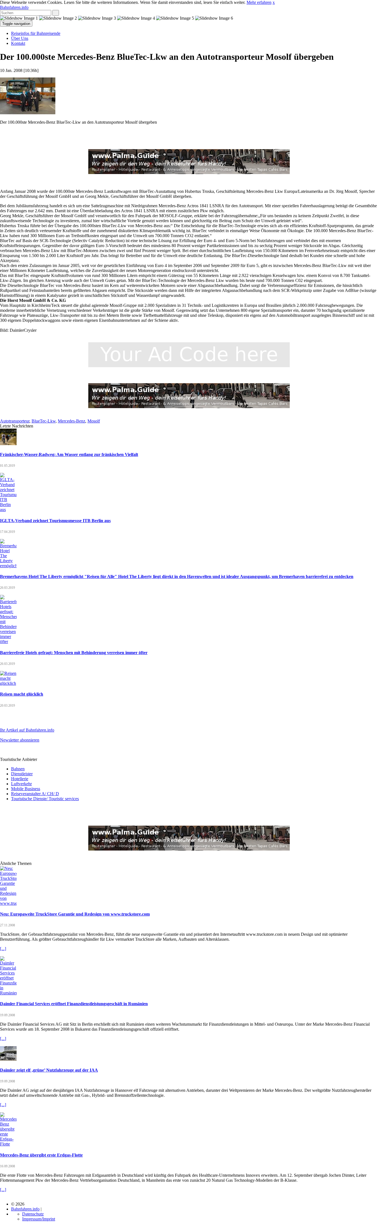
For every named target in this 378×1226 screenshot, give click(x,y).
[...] (3, 948)
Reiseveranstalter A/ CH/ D (35, 793)
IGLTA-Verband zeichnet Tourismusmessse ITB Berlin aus (55, 520)
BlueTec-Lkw (44, 421)
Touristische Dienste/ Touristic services (45, 798)
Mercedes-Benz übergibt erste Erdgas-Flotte (41, 1155)
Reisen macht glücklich (21, 694)
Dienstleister (22, 773)
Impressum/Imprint (38, 1219)
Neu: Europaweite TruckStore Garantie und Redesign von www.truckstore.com (75, 914)
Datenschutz (33, 1214)
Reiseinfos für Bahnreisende (35, 33)
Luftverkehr (21, 783)
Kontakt (18, 43)
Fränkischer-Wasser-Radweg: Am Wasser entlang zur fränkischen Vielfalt (69, 454)
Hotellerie (19, 778)
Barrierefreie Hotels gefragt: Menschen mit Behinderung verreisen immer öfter (73, 652)
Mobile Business (25, 788)
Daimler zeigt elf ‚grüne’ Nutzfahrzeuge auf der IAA (49, 1070)
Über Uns (19, 38)
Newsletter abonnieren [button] (19, 740)
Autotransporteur (14, 421)
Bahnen (18, 768)
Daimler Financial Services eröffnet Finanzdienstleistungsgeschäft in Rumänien (74, 1003)
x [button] (274, 2)
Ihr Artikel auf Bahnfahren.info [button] (27, 730)
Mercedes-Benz (71, 421)
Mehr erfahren (259, 2)
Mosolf (93, 421)
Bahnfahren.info (14, 7)
